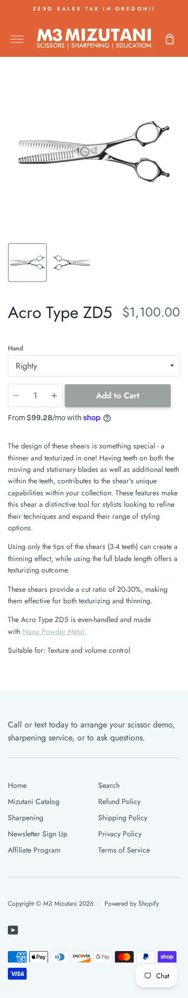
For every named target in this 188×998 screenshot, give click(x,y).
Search (109, 785)
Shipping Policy (122, 817)
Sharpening (25, 817)
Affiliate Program (34, 850)
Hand (15, 348)
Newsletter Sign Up (37, 834)
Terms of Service (124, 850)
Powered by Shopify (131, 903)
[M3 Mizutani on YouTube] (13, 930)
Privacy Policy (120, 834)
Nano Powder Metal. (54, 631)
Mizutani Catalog (34, 801)
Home (17, 785)
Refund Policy (119, 801)
